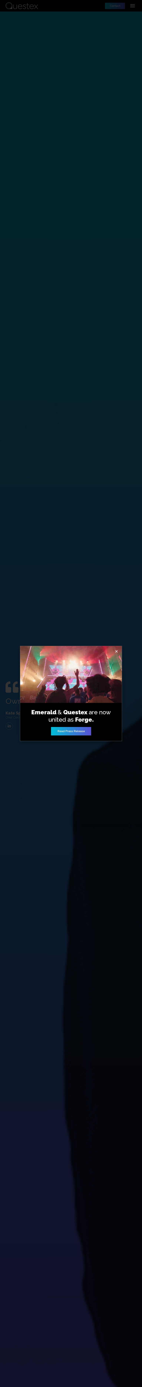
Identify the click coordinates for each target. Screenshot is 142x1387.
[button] (116, 651)
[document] (71, 693)
